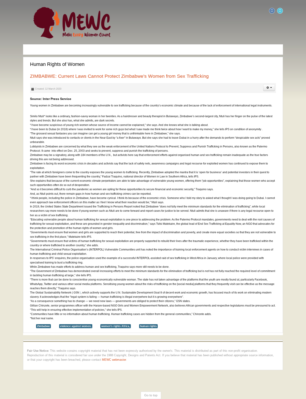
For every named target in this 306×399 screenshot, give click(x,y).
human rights (126, 296)
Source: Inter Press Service (28, 99)
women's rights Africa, (93, 296)
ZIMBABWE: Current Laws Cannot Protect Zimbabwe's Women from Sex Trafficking (97, 76)
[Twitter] (302, 11)
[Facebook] (294, 11)
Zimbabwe (21, 296)
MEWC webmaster (283, 325)
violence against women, (53, 296)
